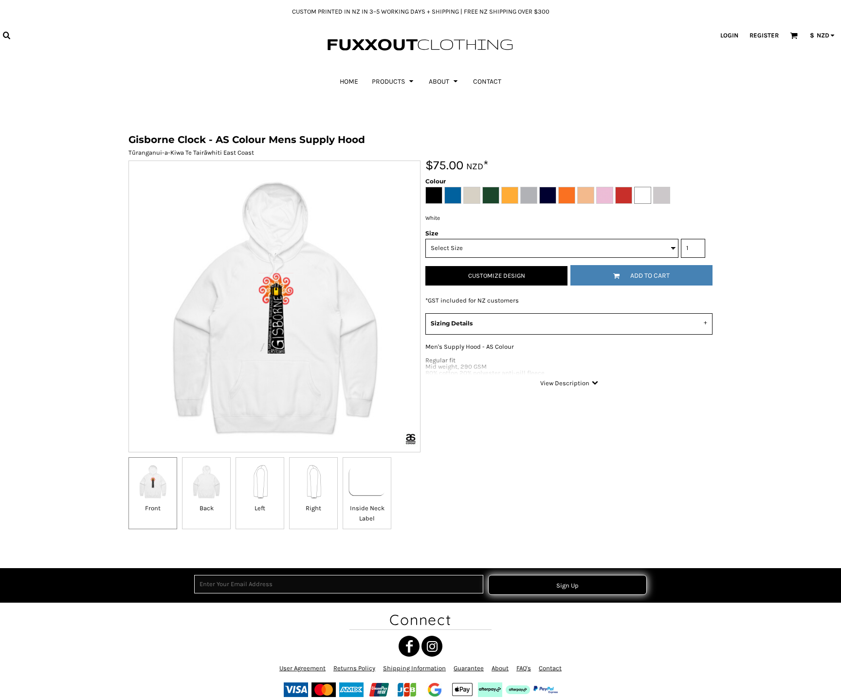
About (500, 668)
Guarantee (469, 668)
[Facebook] (409, 646)
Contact (550, 668)
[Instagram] (431, 646)
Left (260, 508)
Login (729, 35)
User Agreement (302, 668)
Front (153, 508)
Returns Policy (354, 668)
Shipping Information (414, 668)
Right (313, 508)
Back (207, 508)
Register (764, 35)
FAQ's (523, 668)
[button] (6, 35)
